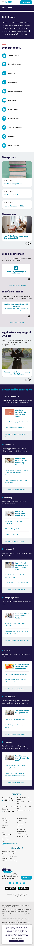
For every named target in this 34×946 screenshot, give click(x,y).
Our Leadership (6, 820)
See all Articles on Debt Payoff (15, 590)
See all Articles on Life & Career (15, 734)
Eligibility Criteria (21, 831)
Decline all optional (17, 938)
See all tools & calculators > (17, 285)
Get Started (26, 2)
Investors (4, 829)
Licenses (19, 827)
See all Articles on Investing (14, 541)
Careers (4, 832)
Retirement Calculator (7, 858)
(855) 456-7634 (9, 800)
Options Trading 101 (11, 534)
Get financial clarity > (17, 322)
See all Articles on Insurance (14, 783)
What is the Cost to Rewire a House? (17, 719)
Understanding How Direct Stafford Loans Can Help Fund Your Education (16, 472)
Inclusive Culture (6, 834)
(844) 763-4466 (9, 811)
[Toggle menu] (3, 2)
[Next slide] (29, 243)
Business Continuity (22, 836)
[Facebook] (10, 883)
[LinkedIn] (13, 883)
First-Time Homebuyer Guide (9, 856)
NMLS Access (21, 829)
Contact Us (5, 836)
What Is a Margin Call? (12, 529)
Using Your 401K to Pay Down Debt (16, 583)
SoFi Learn (7, 7)
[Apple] (10, 889)
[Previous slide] (26, 243)
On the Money (5, 839)
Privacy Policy (26, 935)
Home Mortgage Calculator (9, 851)
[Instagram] (20, 883)
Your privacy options (11, 843)
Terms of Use (20, 820)
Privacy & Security (22, 818)
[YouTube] (24, 883)
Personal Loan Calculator (8, 853)
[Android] (23, 889)
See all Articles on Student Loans (15, 490)
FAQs (3, 841)
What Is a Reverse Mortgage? (15, 427)
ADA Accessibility (22, 834)
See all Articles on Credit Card (14, 689)
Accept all (16, 941)
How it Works (5, 823)
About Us (4, 818)
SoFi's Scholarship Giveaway (9, 860)
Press (3, 827)
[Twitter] (17, 883)
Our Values (5, 825)
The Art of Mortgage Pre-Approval (16, 422)
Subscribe (26, 878)
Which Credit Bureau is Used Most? (16, 674)
